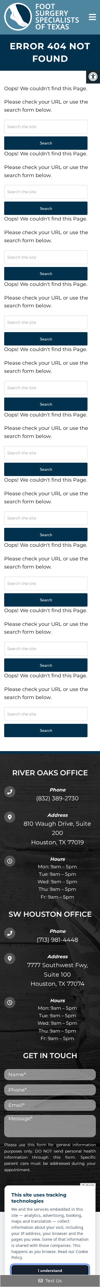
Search (46, 730)
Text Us (53, 1280)
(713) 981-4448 (57, 939)
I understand (50, 1270)
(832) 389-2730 (57, 798)
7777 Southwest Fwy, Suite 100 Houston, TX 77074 (57, 974)
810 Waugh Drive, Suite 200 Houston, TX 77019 (57, 833)
